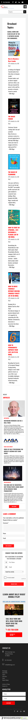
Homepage (4, 671)
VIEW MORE (14, 506)
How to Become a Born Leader (13, 60)
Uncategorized (7, 482)
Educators (4, 676)
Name (4, 533)
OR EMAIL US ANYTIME (12, 634)
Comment (6, 523)
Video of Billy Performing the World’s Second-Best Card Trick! (13, 451)
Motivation (6, 418)
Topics (3, 674)
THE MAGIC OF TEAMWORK (12, 173)
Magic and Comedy (8, 447)
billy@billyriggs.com (10, 665)
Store (3, 678)
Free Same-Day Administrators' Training (14, 602)
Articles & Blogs (6, 684)
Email (4, 538)
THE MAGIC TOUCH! (11, 117)
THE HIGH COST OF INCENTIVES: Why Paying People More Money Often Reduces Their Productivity (14, 488)
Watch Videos (5, 680)
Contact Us (4, 686)
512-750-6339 (8, 660)
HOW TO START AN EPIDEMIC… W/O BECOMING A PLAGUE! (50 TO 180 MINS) (14, 232)
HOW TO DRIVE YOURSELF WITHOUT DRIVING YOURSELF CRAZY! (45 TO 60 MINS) (14, 291)
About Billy (4, 673)
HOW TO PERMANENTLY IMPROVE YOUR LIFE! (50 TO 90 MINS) (13, 350)
